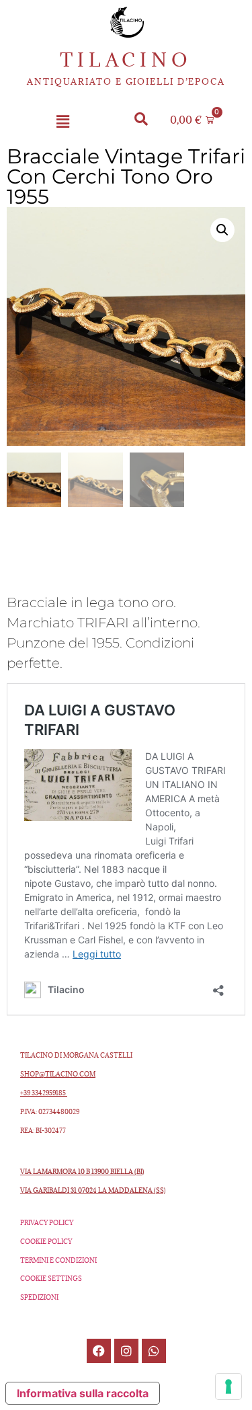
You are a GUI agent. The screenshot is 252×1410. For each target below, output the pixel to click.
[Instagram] (126, 1351)
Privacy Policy (46, 1222)
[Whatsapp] (154, 1351)
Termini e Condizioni (58, 1260)
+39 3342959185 (43, 1093)
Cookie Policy (46, 1241)
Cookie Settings (51, 1278)
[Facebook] (99, 1351)
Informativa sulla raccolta (83, 1393)
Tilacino (126, 60)
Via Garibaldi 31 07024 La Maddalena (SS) (92, 1190)
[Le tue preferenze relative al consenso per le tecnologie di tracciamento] (228, 1386)
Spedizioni (39, 1297)
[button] (63, 122)
